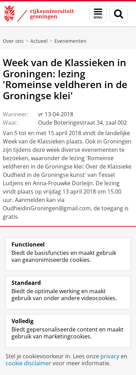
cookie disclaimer (28, 363)
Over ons (13, 41)
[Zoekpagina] (118, 14)
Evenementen (70, 41)
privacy (109, 356)
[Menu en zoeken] (98, 14)
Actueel (39, 41)
